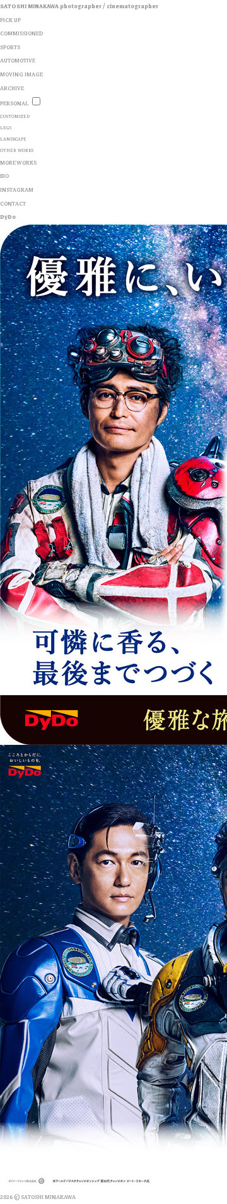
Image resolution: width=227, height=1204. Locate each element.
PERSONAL (14, 103)
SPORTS (10, 47)
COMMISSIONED (21, 33)
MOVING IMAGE (21, 74)
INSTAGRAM (16, 189)
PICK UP (10, 20)
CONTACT (13, 203)
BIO (4, 176)
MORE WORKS (18, 162)
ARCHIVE (12, 88)
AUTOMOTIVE (17, 60)
